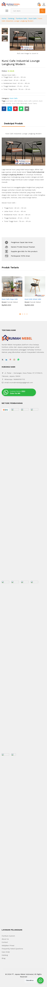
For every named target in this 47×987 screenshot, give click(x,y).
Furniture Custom (8, 936)
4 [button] (26, 314)
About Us (5, 939)
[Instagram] (14, 359)
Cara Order (6, 952)
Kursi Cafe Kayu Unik (10, 299)
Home (4, 18)
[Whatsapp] (18, 359)
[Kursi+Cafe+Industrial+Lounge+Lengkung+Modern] (9, 108)
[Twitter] (2, 360)
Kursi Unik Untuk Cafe (33, 299)
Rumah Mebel (12, 302)
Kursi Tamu (32, 103)
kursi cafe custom (31, 101)
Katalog (11, 18)
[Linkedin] (6, 360)
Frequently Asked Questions (12, 949)
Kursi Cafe (33, 18)
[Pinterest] (10, 360)
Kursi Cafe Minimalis (19, 103)
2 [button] (22, 314)
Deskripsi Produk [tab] (13, 123)
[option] (12, 292)
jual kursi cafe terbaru (14, 101)
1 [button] (20, 314)
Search (42, 10)
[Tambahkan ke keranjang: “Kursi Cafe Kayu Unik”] (9, 295)
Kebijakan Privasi (8, 945)
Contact (5, 942)
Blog (3, 958)
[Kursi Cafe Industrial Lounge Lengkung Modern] (4, 108)
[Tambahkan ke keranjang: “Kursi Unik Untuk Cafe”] (32, 295)
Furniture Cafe (21, 18)
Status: (4, 71)
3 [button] (24, 314)
